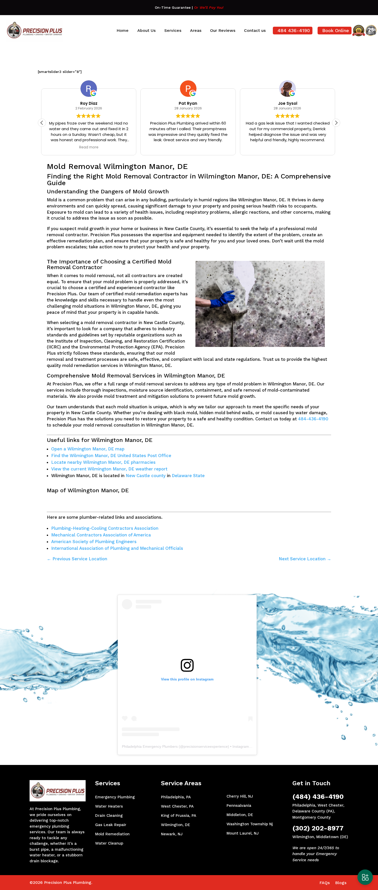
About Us (146, 30)
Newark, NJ (172, 834)
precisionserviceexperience (206, 746)
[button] (336, 123)
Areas (195, 30)
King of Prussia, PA (178, 815)
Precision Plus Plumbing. (68, 882)
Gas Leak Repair (110, 824)
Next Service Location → (305, 558)
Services (172, 30)
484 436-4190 (293, 30)
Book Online (335, 30)
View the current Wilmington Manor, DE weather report (109, 468)
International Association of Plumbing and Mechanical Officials (117, 548)
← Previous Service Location (77, 558)
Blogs (340, 882)
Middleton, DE (240, 814)
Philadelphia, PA (176, 797)
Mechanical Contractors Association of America (101, 534)
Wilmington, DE (175, 824)
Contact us (255, 30)
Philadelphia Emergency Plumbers (150, 746)
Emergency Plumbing (115, 797)
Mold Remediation (112, 834)
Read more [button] (288, 147)
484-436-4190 (313, 418)
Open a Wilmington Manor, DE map (87, 448)
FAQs (324, 882)
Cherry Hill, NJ (240, 796)
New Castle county (146, 475)
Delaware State (188, 475)
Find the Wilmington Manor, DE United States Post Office (111, 455)
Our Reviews (222, 30)
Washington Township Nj (250, 824)
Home (122, 30)
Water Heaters (109, 806)
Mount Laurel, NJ (243, 833)
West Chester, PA (177, 806)
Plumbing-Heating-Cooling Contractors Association (104, 528)
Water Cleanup (109, 843)
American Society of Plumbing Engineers (94, 541)
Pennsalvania (239, 805)
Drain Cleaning (109, 815)
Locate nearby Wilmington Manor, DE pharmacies (103, 462)
